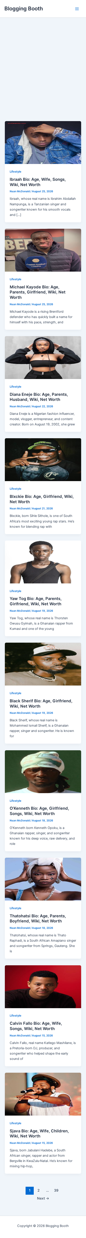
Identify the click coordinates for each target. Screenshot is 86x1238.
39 (56, 1190)
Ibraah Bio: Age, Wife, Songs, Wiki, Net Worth (38, 182)
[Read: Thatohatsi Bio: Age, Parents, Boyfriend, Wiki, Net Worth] (43, 879)
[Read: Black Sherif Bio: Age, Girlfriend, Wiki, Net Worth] (43, 664)
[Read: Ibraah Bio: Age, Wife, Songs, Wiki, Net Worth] (43, 142)
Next (43, 1198)
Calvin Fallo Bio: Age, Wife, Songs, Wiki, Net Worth (36, 1026)
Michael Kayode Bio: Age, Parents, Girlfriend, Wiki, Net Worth (37, 292)
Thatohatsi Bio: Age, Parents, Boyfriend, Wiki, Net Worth (38, 918)
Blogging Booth (23, 8)
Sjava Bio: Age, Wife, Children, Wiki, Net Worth (39, 1133)
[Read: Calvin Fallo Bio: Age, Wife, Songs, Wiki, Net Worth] (43, 986)
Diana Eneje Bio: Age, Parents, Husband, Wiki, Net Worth (39, 397)
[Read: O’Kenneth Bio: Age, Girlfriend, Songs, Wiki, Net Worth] (43, 771)
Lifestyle (15, 171)
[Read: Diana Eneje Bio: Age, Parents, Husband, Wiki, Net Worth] (43, 357)
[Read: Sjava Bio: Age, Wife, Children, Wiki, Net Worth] (43, 1094)
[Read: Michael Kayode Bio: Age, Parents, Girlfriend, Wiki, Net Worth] (43, 250)
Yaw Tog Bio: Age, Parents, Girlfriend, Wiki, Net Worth (36, 601)
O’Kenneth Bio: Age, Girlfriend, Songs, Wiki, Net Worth (39, 811)
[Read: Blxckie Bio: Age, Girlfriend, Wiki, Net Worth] (43, 459)
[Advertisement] (43, 76)
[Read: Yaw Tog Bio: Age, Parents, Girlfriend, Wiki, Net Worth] (43, 562)
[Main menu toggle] (77, 8)
